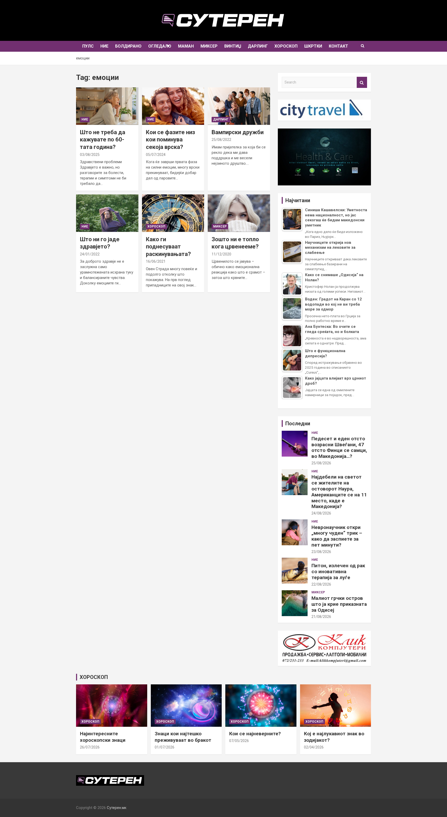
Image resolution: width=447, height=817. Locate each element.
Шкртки (313, 46)
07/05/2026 (239, 741)
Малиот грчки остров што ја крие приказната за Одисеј (339, 604)
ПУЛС (88, 46)
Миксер (209, 46)
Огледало (159, 46)
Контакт (338, 46)
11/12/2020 (221, 254)
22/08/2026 (321, 584)
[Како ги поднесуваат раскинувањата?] (173, 213)
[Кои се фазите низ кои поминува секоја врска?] (173, 106)
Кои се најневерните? (255, 734)
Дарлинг (258, 46)
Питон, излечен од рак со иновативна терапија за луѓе (338, 571)
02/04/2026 (314, 747)
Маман (186, 46)
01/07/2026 (164, 747)
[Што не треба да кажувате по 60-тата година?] (107, 106)
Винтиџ (232, 46)
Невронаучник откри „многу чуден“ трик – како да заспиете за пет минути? (336, 536)
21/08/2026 (321, 617)
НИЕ (104, 46)
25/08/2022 (221, 140)
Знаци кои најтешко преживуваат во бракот (183, 737)
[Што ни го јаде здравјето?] (107, 213)
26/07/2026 (90, 747)
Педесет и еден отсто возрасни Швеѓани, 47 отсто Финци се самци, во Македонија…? (339, 447)
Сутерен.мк (116, 807)
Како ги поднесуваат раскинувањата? (168, 246)
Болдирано (128, 46)
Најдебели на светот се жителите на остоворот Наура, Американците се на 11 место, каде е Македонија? (339, 491)
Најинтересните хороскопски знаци (102, 737)
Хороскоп (285, 46)
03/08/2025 (90, 155)
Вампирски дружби (238, 132)
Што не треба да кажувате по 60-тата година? (102, 139)
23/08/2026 (321, 552)
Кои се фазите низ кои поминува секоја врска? (170, 139)
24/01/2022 (90, 254)
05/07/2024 (156, 155)
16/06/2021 (156, 261)
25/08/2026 (321, 463)
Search (362, 82)
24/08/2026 (321, 513)
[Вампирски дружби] (239, 106)
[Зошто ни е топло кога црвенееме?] (239, 213)
